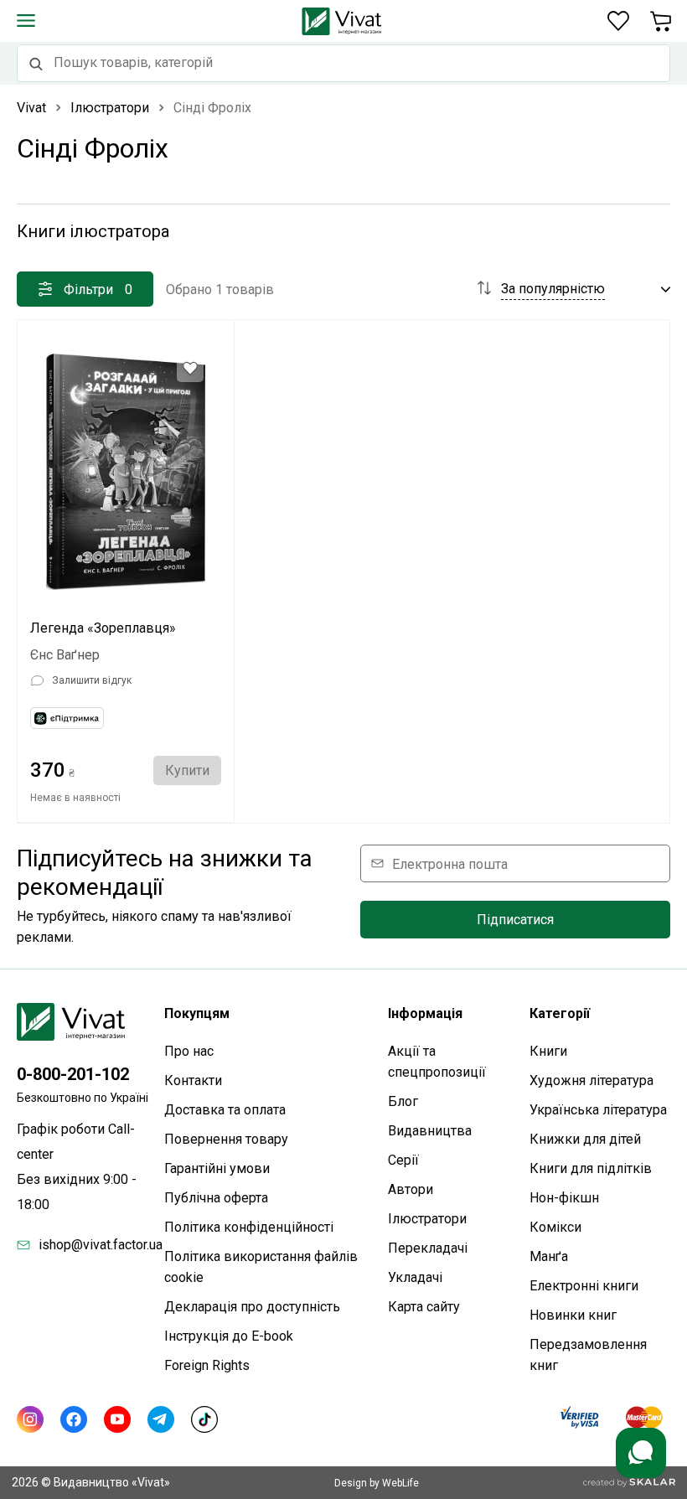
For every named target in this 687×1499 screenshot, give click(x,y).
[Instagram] (30, 1419)
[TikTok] (204, 1419)
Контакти (193, 1080)
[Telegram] (160, 1419)
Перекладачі (427, 1248)
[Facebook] (73, 1419)
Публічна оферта (216, 1198)
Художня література (591, 1080)
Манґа (548, 1256)
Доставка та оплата (225, 1110)
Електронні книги (583, 1286)
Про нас (189, 1051)
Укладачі (415, 1277)
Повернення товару (226, 1139)
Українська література (598, 1110)
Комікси (555, 1227)
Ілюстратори (427, 1219)
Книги (548, 1051)
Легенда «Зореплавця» (103, 628)
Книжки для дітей (585, 1139)
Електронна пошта (450, 863)
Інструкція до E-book (228, 1336)
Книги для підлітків (590, 1168)
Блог (403, 1101)
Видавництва (430, 1131)
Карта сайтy (424, 1307)
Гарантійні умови (217, 1168)
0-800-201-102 (73, 1074)
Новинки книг (573, 1315)
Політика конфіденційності (248, 1227)
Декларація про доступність (252, 1307)
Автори (410, 1189)
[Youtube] (117, 1419)
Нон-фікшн (564, 1198)
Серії (403, 1160)
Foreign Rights (207, 1365)
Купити (187, 770)
